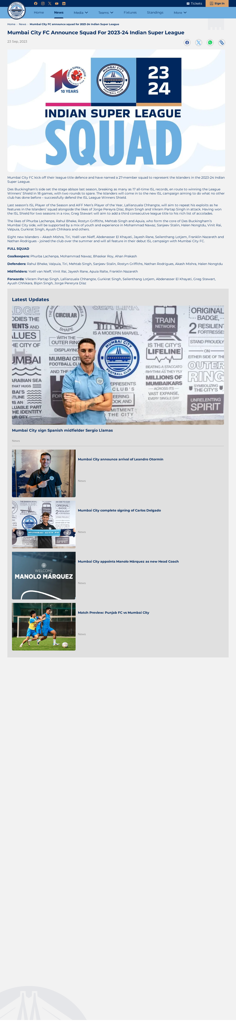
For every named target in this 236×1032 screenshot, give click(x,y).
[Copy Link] (221, 42)
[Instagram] (43, 4)
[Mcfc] (16, 10)
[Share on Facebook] (187, 42)
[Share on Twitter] (198, 42)
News (16, 440)
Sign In (219, 3)
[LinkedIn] (64, 4)
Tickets (196, 3)
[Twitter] (49, 3)
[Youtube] (57, 4)
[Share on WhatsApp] (210, 42)
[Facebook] (36, 4)
